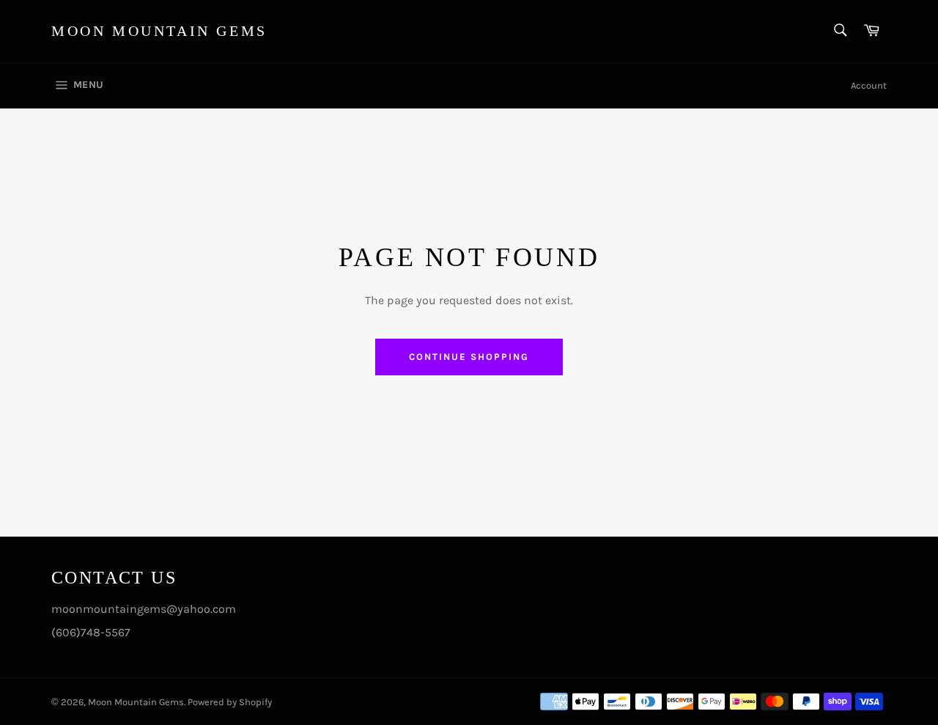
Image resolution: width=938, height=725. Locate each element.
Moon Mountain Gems (159, 31)
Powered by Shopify (230, 701)
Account (869, 85)
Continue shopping (468, 356)
